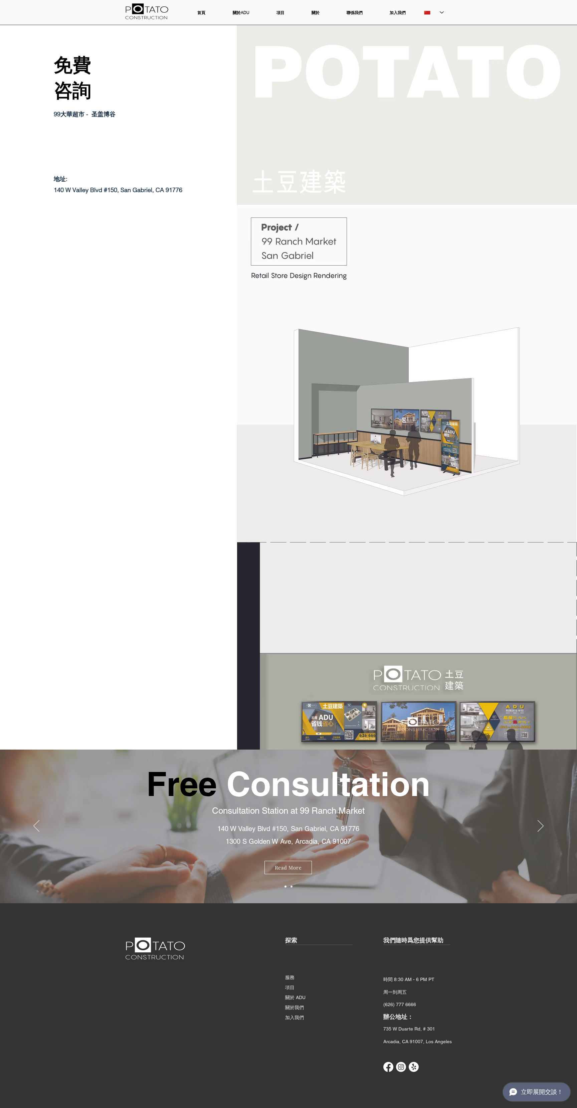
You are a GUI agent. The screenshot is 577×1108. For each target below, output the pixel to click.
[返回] (36, 826)
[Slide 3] (285, 887)
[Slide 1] (292, 887)
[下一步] (541, 826)
